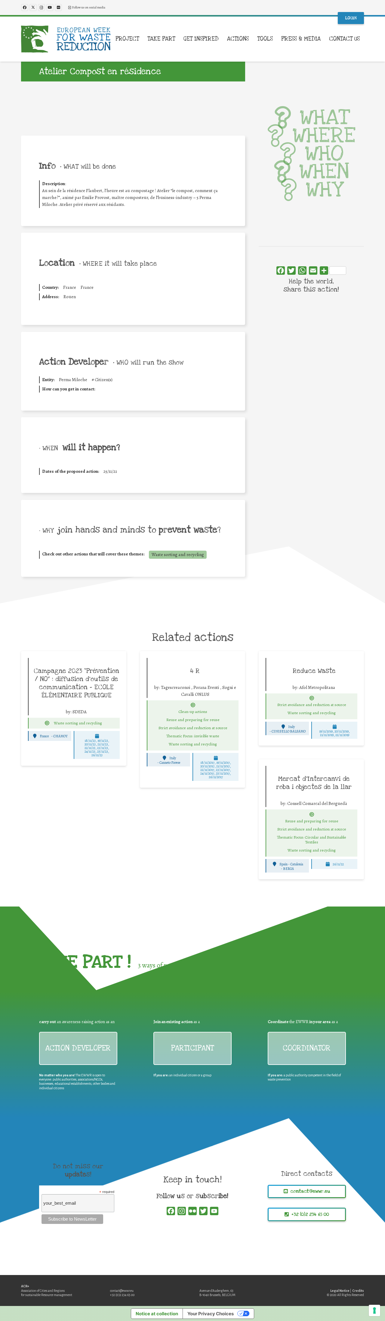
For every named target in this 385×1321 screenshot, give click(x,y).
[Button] (47, 723)
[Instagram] (41, 7)
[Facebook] (24, 7)
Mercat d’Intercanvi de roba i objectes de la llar (314, 783)
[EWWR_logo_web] (66, 39)
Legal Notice (340, 1290)
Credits (358, 1290)
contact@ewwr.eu (122, 1290)
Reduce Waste (314, 671)
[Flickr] (58, 7)
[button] (142, 39)
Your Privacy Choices (210, 1313)
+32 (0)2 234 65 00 (122, 1295)
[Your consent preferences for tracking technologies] (374, 1310)
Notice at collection (157, 1313)
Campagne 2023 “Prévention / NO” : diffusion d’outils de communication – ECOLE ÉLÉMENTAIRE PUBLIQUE (76, 683)
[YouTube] (50, 7)
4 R (195, 671)
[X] (33, 7)
